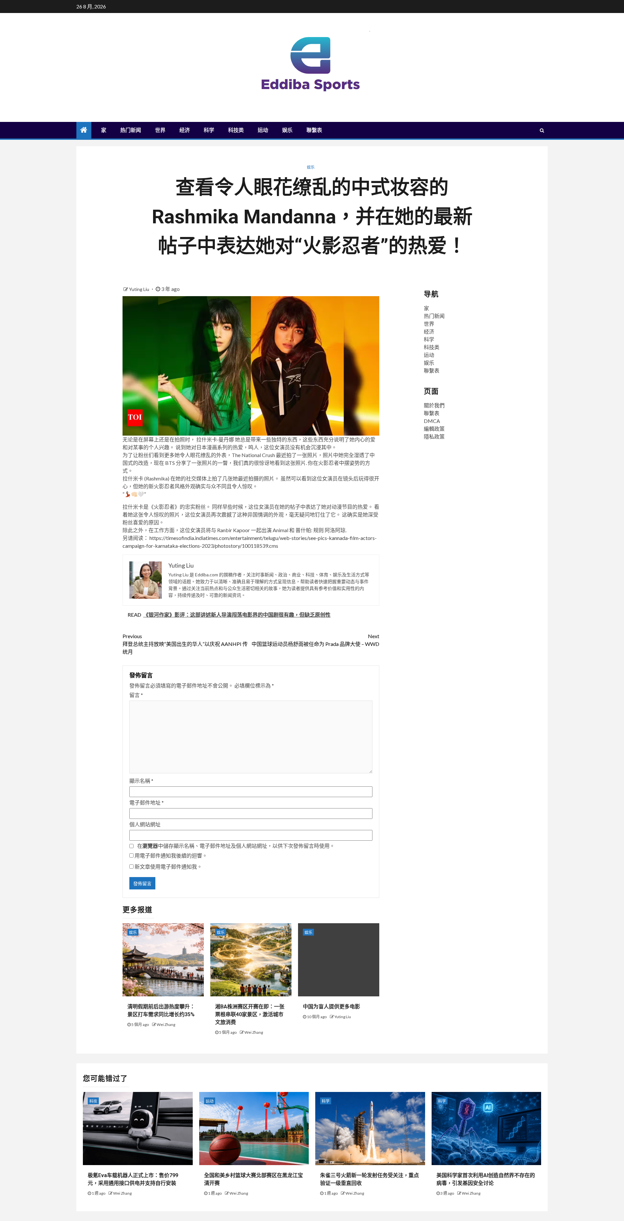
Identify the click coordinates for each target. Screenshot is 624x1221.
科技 (93, 1101)
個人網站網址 (145, 824)
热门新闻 (130, 130)
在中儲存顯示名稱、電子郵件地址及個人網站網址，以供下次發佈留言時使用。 (236, 846)
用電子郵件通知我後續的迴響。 (171, 855)
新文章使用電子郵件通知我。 (168, 866)
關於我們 (434, 405)
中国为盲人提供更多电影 (331, 1007)
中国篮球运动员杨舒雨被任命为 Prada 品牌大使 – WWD (315, 640)
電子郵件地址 (146, 802)
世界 (160, 130)
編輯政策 (434, 429)
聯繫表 (314, 130)
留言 (136, 695)
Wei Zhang (166, 1024)
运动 (263, 130)
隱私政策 (434, 436)
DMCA (432, 421)
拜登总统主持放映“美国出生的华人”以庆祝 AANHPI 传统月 (185, 644)
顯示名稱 (141, 781)
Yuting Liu (139, 289)
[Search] (542, 130)
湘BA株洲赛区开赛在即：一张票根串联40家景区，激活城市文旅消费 (249, 1014)
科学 (209, 130)
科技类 (236, 130)
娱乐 (287, 130)
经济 (184, 130)
